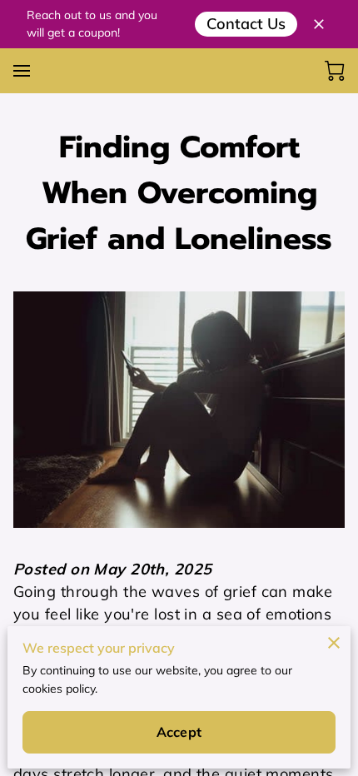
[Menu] (21, 71)
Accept (179, 732)
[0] (335, 71)
